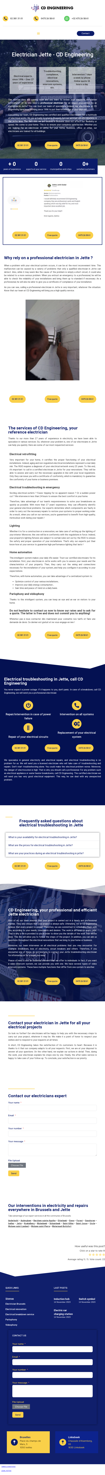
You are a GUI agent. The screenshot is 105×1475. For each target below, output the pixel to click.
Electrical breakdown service (19, 1314)
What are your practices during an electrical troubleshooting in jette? (46, 853)
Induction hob (61, 1299)
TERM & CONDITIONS (8, 1466)
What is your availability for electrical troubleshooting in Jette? (42, 837)
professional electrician (51, 103)
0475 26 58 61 (48, 18)
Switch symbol (87, 1299)
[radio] (90, 1255)
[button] (38, 33)
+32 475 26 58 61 (80, 18)
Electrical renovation (15, 1309)
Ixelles (11, 1224)
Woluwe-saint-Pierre (40, 1226)
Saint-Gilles (68, 1224)
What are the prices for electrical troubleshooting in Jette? (40, 845)
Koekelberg (29, 1224)
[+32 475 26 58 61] (67, 18)
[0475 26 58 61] (36, 18)
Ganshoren (90, 1221)
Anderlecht (13, 1221)
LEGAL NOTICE (6, 1470)
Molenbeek (42, 1224)
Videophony (11, 1325)
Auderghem (26, 1221)
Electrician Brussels (15, 1304)
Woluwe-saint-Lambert (18, 1226)
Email (11, 1115)
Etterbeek (62, 1221)
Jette (19, 1224)
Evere (71, 1221)
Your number (15, 1128)
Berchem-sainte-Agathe (44, 1221)
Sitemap (9, 1298)
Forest (80, 1221)
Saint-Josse (81, 1224)
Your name (13, 1102)
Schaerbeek (54, 1224)
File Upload (14, 1160)
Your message (15, 1141)
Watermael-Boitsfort (61, 1226)
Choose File (17, 1165)
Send (13, 1173)
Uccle (92, 1224)
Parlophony (11, 1319)
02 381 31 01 (16, 18)
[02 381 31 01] (5, 18)
